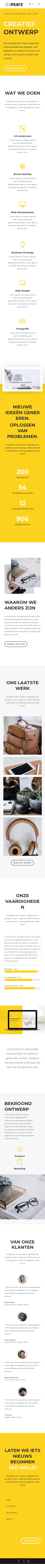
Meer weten (15, 68)
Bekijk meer (22, 862)
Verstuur (31, 1540)
